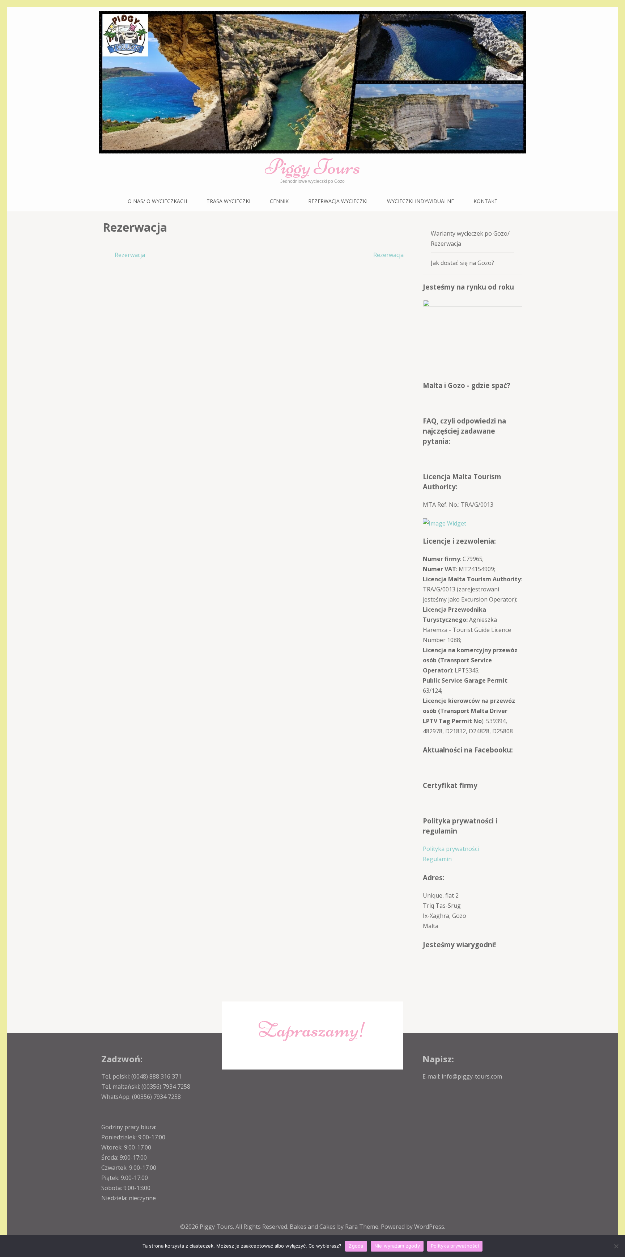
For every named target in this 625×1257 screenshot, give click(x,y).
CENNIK (279, 201)
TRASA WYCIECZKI (228, 201)
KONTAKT (485, 201)
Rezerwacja (130, 255)
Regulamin (437, 859)
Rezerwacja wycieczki (337, 201)
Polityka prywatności (451, 849)
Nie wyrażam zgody (397, 1246)
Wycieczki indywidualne (420, 201)
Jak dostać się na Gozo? (462, 263)
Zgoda (356, 1246)
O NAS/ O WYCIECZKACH (157, 201)
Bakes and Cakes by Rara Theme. (335, 1227)
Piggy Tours (312, 166)
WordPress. (429, 1227)
